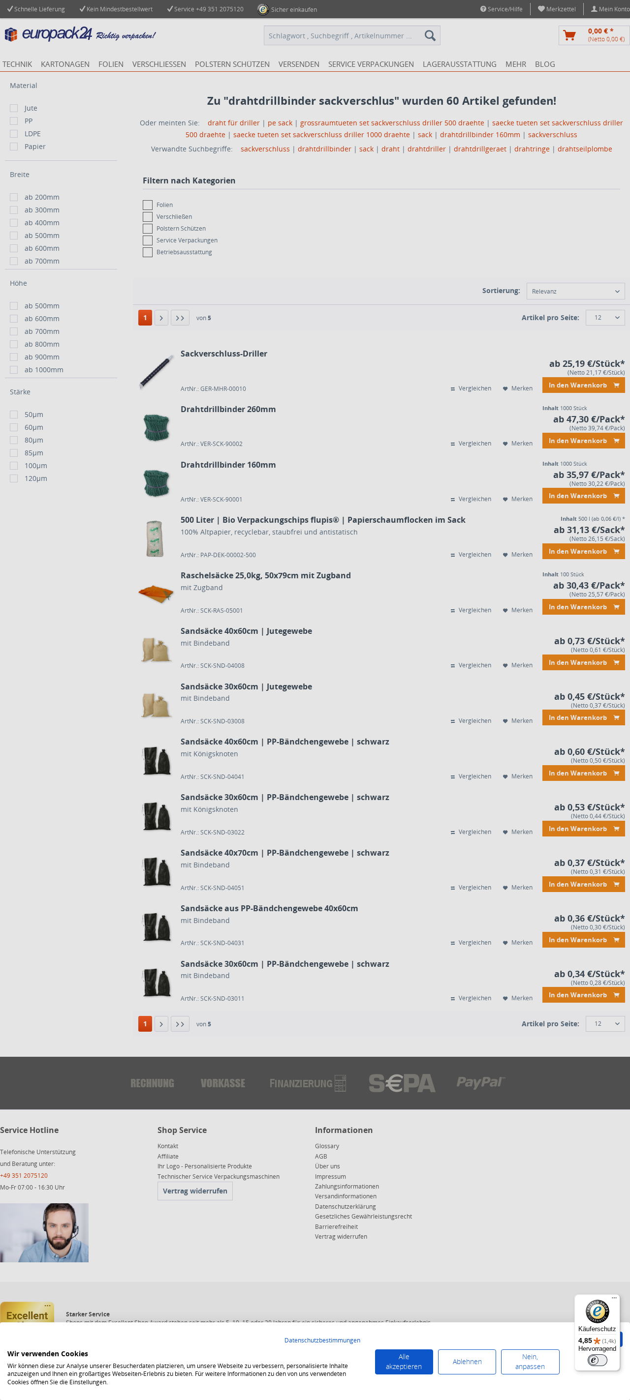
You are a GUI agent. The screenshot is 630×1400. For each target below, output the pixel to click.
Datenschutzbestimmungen (322, 1340)
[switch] (597, 1360)
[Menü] (614, 1300)
